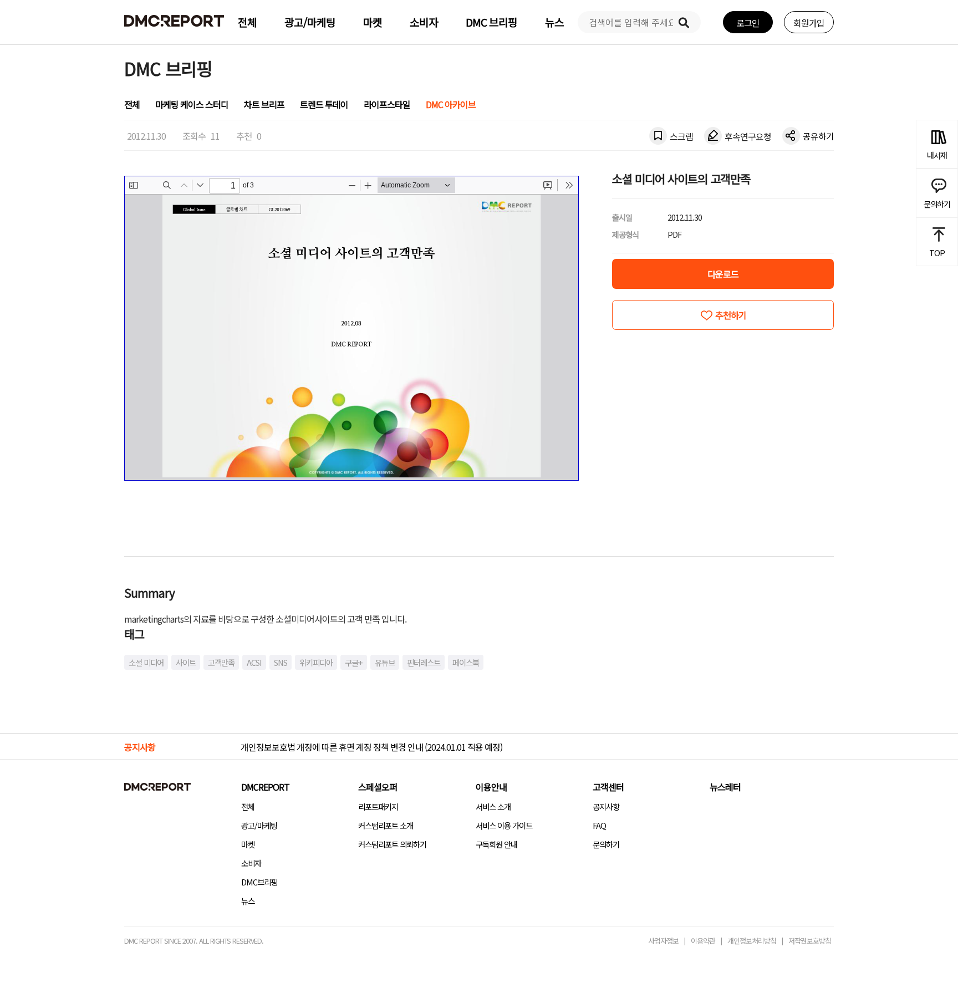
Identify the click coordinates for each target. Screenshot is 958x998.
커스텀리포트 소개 (385, 825)
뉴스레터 (725, 786)
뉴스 (554, 22)
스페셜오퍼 (377, 786)
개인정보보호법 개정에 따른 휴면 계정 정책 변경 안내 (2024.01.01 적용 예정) (371, 746)
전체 (247, 22)
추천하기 (730, 315)
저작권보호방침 (809, 940)
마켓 (372, 22)
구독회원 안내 (496, 844)
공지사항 (606, 806)
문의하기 (606, 844)
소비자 (424, 22)
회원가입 (808, 22)
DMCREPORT (265, 786)
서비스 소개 (493, 806)
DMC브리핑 (259, 882)
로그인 (748, 22)
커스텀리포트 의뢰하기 (392, 844)
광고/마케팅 (309, 22)
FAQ (599, 825)
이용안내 (491, 786)
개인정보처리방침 (751, 940)
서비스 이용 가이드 (504, 825)
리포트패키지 (378, 806)
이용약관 (703, 940)
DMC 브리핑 (491, 22)
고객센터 (608, 786)
